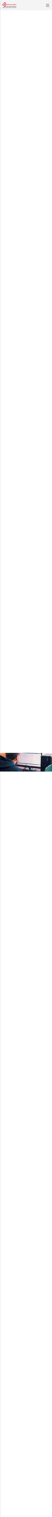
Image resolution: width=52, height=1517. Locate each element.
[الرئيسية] (12, 5)
